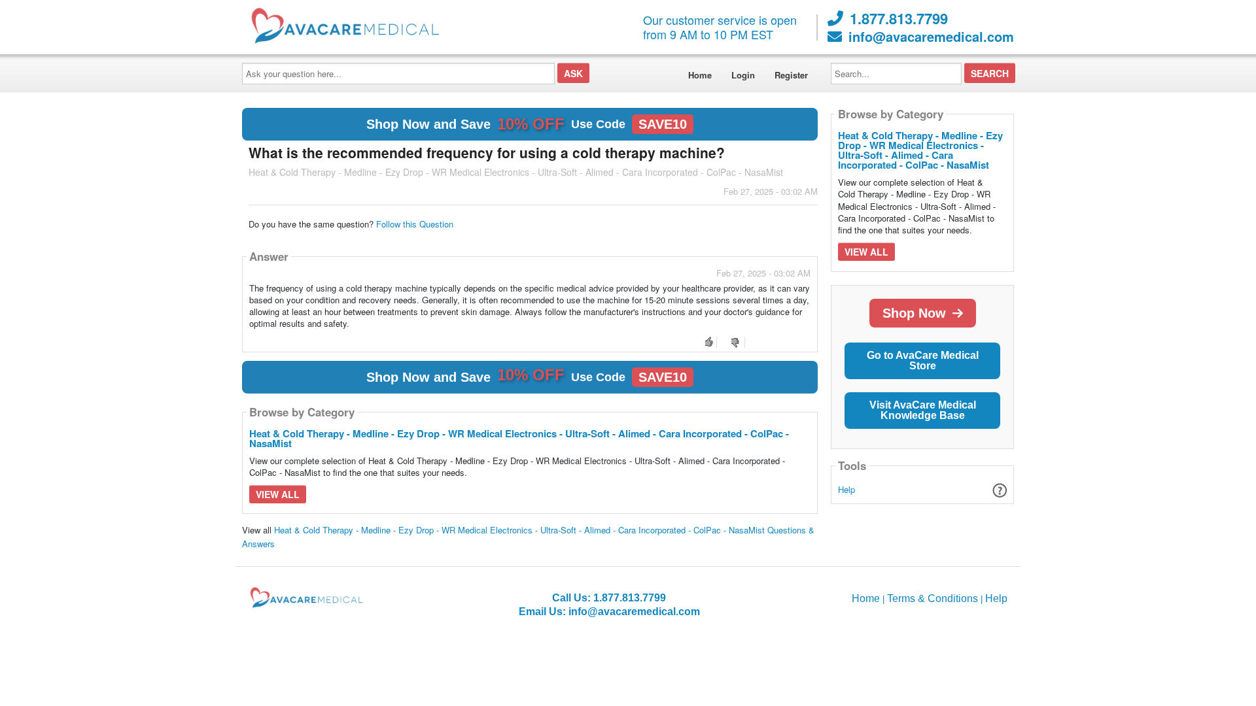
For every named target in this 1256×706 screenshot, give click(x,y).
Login (743, 75)
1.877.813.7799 (899, 18)
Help (846, 489)
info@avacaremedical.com (931, 36)
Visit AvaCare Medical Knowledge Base (922, 410)
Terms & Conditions (932, 598)
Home (700, 75)
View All (278, 494)
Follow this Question (414, 224)
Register (791, 75)
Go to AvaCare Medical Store (923, 360)
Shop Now (914, 313)
